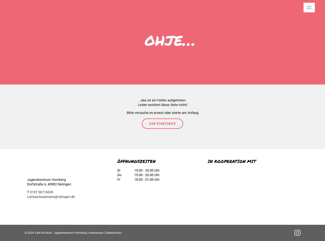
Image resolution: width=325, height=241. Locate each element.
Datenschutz (114, 232)
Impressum (96, 232)
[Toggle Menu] (309, 7)
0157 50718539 (41, 192)
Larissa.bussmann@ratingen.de (51, 197)
